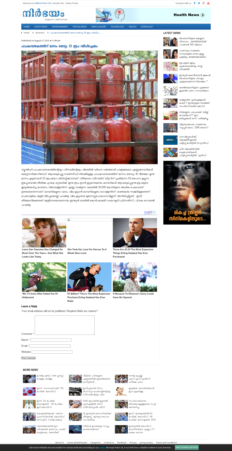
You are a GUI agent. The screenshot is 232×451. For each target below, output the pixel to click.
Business (40, 32)
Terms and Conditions (166, 442)
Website (25, 352)
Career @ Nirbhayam (77, 442)
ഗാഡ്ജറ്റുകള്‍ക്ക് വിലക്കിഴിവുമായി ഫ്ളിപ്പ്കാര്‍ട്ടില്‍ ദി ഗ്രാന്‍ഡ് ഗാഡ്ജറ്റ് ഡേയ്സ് (194, 142)
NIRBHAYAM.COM (43, 3)
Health (132, 26)
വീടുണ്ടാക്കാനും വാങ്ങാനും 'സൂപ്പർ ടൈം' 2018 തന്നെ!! (193, 126)
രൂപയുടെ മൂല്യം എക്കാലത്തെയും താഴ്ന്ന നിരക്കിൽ (190, 67)
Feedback (122, 442)
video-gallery (98, 26)
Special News (79, 26)
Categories (95, 442)
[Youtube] (208, 4)
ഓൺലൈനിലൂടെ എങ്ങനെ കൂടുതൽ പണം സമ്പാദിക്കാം (194, 89)
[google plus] (203, 4)
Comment (27, 335)
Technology (117, 26)
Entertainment (60, 26)
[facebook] (195, 4)
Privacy (133, 442)
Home (27, 26)
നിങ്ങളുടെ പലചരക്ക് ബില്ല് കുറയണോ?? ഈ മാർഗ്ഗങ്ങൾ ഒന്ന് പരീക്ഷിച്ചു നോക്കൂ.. (193, 117)
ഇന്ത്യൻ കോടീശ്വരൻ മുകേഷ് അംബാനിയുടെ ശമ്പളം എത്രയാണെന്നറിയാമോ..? (195, 79)
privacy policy (146, 442)
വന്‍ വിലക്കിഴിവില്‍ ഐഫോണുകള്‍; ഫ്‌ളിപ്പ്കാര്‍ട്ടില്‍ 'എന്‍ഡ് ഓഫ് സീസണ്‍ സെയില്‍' (193, 154)
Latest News (40, 26)
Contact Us (109, 442)
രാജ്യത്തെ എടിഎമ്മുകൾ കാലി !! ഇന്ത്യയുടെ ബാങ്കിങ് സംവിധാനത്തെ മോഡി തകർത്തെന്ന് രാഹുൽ (194, 105)
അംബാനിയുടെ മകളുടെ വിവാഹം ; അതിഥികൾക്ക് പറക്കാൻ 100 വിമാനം (193, 42)
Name (25, 341)
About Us (59, 442)
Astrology (147, 26)
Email (25, 346)
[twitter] (199, 4)
